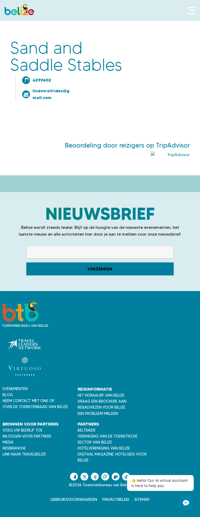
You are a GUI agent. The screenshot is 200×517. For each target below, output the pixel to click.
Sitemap (142, 499)
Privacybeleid (115, 499)
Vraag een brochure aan (102, 401)
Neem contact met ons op (28, 400)
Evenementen (15, 388)
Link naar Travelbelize (24, 454)
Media (8, 442)
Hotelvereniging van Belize (104, 448)
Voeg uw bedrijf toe (22, 430)
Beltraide (87, 430)
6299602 (42, 80)
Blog (8, 394)
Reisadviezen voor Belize (101, 407)
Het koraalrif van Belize (101, 395)
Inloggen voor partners (27, 436)
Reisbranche (14, 448)
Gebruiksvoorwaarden (73, 499)
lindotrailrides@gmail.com (51, 94)
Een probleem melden (98, 413)
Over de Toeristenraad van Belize (35, 406)
